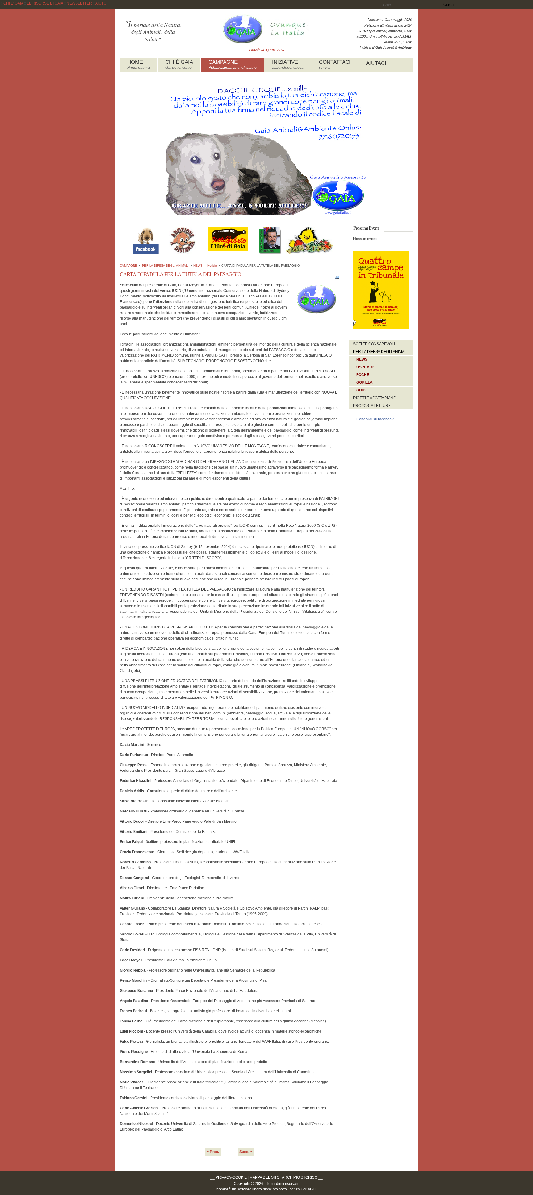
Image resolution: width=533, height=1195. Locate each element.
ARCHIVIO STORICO (299, 1177)
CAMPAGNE (128, 265)
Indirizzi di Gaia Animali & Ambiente (386, 47)
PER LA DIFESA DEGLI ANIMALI (165, 265)
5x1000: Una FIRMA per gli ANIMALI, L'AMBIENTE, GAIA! (384, 39)
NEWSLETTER (79, 3)
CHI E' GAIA (13, 3)
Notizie (212, 265)
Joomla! (221, 1189)
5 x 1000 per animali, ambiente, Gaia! (384, 31)
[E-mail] (337, 278)
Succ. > (245, 1152)
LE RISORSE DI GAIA (45, 3)
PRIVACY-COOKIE (231, 1177)
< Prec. (213, 1152)
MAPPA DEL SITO (264, 1177)
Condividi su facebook (375, 419)
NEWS (198, 265)
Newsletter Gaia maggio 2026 (390, 20)
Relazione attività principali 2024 (388, 25)
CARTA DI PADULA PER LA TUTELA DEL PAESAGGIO (180, 274)
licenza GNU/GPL (302, 1189)
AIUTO (100, 3)
